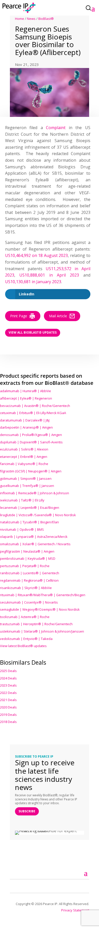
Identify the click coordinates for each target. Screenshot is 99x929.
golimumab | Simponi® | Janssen (26, 478)
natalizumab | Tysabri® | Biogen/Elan (29, 522)
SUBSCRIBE (27, 811)
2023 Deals (8, 685)
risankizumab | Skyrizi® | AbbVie (26, 587)
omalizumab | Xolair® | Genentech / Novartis (35, 544)
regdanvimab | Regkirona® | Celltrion (29, 580)
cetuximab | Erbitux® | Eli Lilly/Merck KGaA (33, 413)
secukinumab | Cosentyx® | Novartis (29, 602)
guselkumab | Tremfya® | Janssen (27, 485)
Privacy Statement (75, 910)
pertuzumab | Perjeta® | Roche (25, 566)
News (31, 18)
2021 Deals (8, 700)
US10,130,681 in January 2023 (33, 281)
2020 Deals (8, 707)
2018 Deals (8, 721)
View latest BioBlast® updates (23, 646)
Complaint (57, 127)
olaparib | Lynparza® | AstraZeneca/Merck (34, 536)
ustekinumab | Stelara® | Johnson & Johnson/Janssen (42, 631)
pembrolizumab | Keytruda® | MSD (27, 558)
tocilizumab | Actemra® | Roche (25, 616)
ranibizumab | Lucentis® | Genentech (29, 573)
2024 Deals (8, 678)
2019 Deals (8, 714)
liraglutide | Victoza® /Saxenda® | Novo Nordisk (38, 515)
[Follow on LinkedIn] (20, 885)
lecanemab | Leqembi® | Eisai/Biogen (29, 507)
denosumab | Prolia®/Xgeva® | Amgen (31, 434)
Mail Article (58, 315)
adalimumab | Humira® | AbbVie (25, 391)
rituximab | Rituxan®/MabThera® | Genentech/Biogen (42, 595)
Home (19, 18)
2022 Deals (8, 692)
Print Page (18, 315)
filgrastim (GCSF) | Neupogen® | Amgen (30, 471)
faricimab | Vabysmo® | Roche (24, 463)
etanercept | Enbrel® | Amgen (23, 456)
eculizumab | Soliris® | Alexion (24, 449)
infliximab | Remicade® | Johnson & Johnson (34, 493)
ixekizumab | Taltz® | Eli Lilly (22, 500)
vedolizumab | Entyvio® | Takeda (26, 638)
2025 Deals (8, 670)
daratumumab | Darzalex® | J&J (25, 420)
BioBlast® (46, 18)
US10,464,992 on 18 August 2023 (36, 255)
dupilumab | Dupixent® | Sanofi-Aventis (31, 442)
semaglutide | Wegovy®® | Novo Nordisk (40, 609)
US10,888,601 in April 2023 (49, 275)
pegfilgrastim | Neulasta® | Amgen (27, 551)
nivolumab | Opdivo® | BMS (22, 529)
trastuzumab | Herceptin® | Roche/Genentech (36, 624)
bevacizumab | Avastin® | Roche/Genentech (35, 405)
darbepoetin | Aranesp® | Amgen (26, 427)
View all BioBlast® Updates (33, 332)
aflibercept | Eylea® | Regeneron (26, 398)
